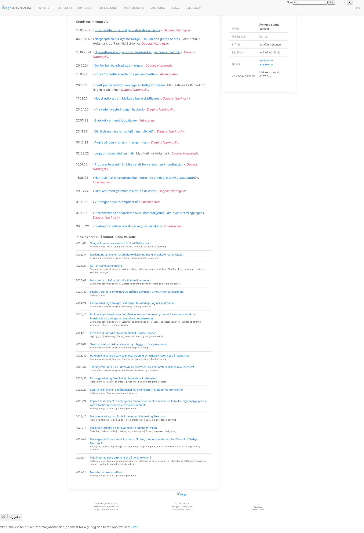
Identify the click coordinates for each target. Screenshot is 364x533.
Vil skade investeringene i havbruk (119, 109)
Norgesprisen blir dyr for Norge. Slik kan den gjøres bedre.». (138, 39)
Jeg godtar (15, 517)
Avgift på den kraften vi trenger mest (121, 142)
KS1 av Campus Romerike (106, 265)
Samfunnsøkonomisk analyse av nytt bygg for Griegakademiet (128, 344)
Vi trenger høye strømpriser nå (117, 202)
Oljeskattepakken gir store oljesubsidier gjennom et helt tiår (137, 52)
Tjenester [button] (64, 7)
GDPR (133, 527)
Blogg (175, 7)
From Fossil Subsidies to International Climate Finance (123, 333)
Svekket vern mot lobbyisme (115, 120)
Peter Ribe (258, 507)
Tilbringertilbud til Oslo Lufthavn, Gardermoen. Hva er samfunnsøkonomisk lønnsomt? (142, 366)
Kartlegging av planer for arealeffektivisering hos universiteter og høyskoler (136, 254)
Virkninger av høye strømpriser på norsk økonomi (120, 457)
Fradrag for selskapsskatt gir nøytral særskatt (128, 226)
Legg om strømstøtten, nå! (114, 153)
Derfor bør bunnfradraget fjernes (118, 65)
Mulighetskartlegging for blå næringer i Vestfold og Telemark (127, 416)
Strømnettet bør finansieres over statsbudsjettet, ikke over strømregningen (148, 213)
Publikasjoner (107, 7)
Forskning (157, 7)
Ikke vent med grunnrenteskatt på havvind (125, 191)
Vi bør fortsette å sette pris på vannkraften (126, 74)
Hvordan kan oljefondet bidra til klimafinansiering (120, 280)
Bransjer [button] (84, 7)
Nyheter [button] (45, 7)
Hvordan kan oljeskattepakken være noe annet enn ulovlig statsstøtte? (145, 177)
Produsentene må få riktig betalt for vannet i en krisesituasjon (139, 164)
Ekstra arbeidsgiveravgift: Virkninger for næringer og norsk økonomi (132, 303)
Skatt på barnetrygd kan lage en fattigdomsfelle (129, 85)
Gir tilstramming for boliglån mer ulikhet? (124, 131)
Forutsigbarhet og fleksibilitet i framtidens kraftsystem (123, 378)
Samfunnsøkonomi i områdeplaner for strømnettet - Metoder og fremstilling (136, 389)
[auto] (349, 3)
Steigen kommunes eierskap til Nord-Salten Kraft (120, 243)
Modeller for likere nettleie (106, 472)
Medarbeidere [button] (134, 7)
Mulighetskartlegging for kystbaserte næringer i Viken (123, 427)
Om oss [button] (190, 7)
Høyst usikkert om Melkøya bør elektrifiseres (127, 98)
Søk (199, 7)
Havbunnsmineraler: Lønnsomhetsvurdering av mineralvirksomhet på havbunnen (140, 355)
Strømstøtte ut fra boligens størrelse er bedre (127, 30)
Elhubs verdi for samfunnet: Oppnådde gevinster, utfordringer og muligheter (137, 291)
